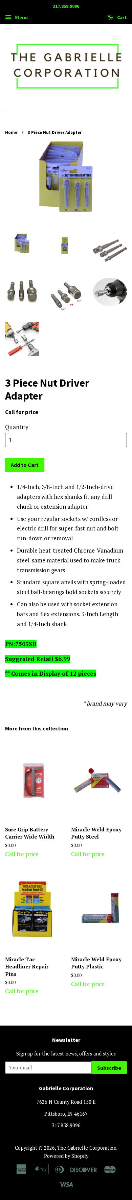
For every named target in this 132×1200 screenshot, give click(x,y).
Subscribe (109, 1067)
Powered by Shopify (66, 1156)
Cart (121, 17)
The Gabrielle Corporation (86, 1148)
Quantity (16, 427)
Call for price (29, 842)
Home (11, 132)
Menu (20, 17)
